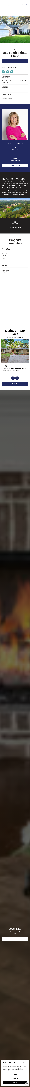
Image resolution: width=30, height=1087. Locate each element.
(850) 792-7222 (15, 155)
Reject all (15, 1074)
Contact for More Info (15, 61)
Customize (15, 1078)
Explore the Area (15, 227)
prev (13, 222)
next (17, 222)
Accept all (15, 1082)
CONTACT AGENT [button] (15, 165)
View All (15, 383)
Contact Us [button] (15, 939)
